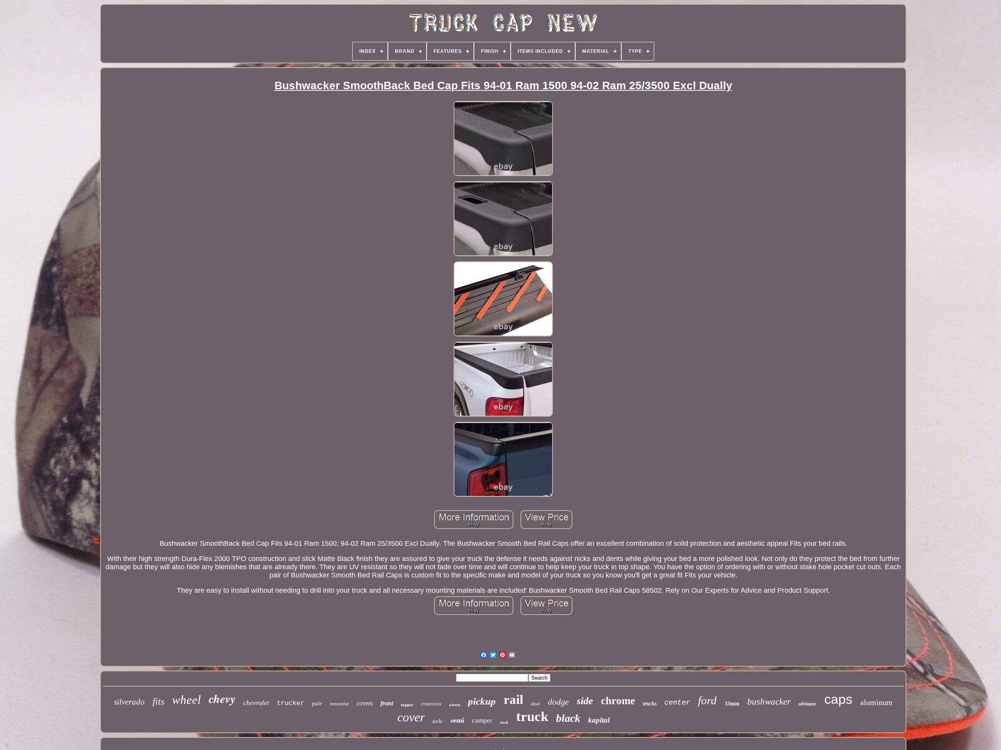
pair (317, 703)
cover (411, 717)
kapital (599, 720)
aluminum (876, 702)
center (677, 702)
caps (838, 699)
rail (513, 699)
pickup (482, 701)
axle (437, 721)
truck (532, 716)
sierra (454, 705)
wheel (186, 700)
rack (504, 722)
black (568, 718)
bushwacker (769, 702)
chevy (222, 699)
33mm (732, 704)
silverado (129, 702)
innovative (339, 704)
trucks (650, 704)
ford (707, 700)
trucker (290, 703)
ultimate (807, 704)
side (585, 701)
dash (535, 704)
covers (365, 703)
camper (482, 720)
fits (158, 701)
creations (431, 704)
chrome (618, 701)
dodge (558, 702)
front (386, 703)
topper (407, 704)
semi (457, 720)
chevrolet (256, 703)
